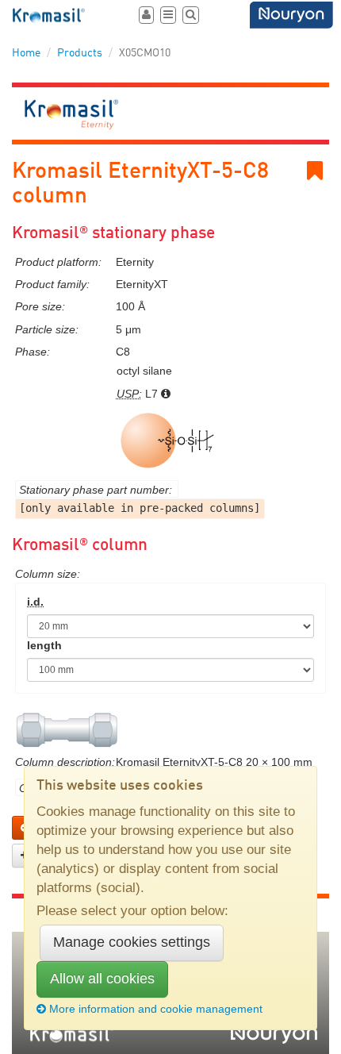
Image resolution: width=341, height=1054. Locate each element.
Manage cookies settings (131, 942)
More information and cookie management (155, 1008)
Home (26, 53)
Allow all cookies (102, 979)
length (44, 645)
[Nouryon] (291, 14)
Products (79, 53)
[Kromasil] (49, 15)
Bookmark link (326, 171)
